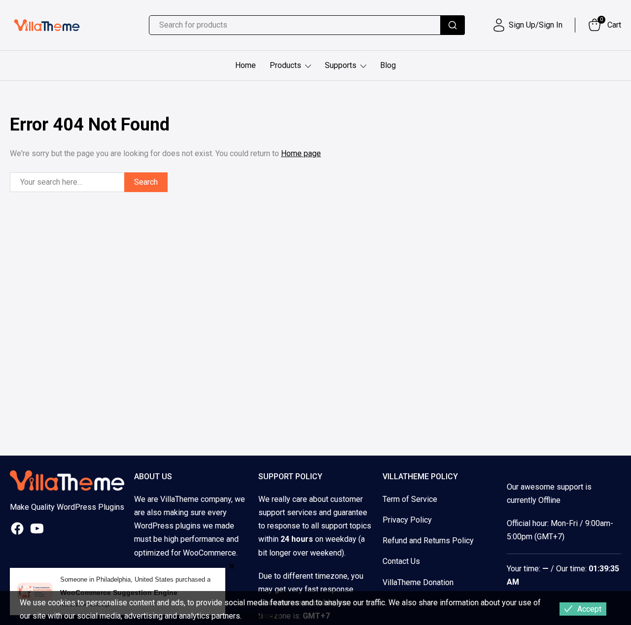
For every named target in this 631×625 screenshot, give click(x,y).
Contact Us (401, 561)
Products (285, 65)
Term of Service (410, 499)
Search (146, 182)
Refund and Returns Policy (428, 540)
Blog (388, 65)
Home (245, 65)
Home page (301, 153)
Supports (340, 65)
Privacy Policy (407, 520)
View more (262, 616)
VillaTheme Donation (418, 582)
